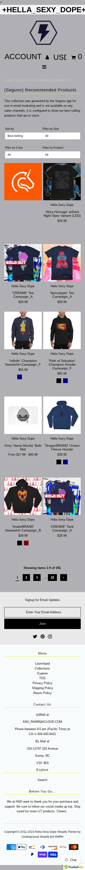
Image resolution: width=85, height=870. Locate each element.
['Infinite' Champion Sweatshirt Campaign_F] (23, 330)
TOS (42, 678)
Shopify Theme (67, 831)
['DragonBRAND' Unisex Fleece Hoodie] (62, 415)
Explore (42, 673)
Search (42, 780)
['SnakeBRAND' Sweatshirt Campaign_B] (23, 496)
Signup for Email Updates (42, 600)
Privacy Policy (42, 683)
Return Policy (42, 693)
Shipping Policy (42, 688)
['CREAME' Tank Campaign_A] (62, 496)
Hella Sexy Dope (46, 831)
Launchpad (42, 663)
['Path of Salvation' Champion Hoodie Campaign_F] (62, 330)
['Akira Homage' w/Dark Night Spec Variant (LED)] (62, 181)
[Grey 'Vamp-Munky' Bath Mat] (23, 415)
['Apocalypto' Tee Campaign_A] (62, 263)
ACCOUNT (24, 56)
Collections (42, 668)
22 (52, 577)
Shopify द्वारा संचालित (51, 836)
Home (8, 80)
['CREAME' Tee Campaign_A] (23, 263)
